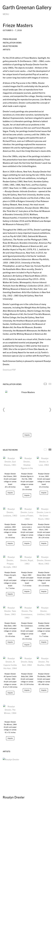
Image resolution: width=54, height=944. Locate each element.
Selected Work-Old (45, 449)
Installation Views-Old (45, 384)
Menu (6, 14)
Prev (4, 410)
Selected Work (10, 46)
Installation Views (12, 42)
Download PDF (9, 369)
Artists (6, 49)
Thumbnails (50, 384)
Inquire (27, 435)
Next (50, 410)
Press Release (10, 39)
